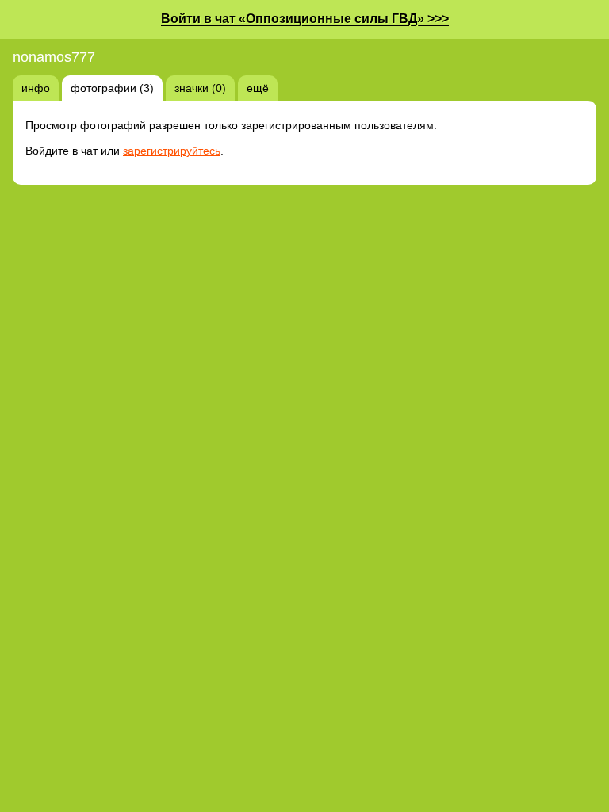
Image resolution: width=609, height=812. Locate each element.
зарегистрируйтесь (171, 150)
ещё (258, 88)
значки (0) (200, 88)
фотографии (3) (112, 88)
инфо (35, 88)
